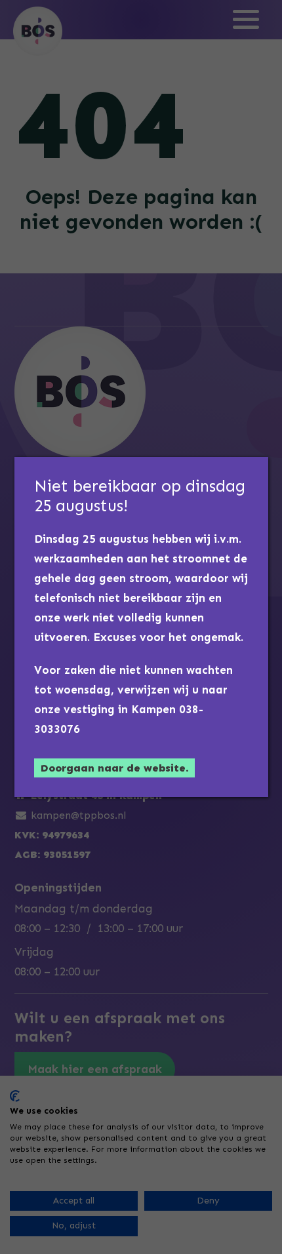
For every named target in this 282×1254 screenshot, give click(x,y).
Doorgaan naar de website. (114, 768)
